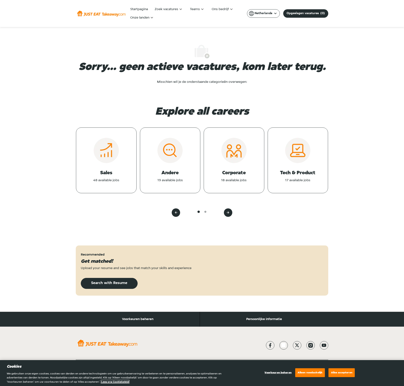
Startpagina (139, 9)
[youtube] (324, 345)
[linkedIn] (283, 345)
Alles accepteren (341, 372)
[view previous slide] (176, 212)
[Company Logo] (101, 13)
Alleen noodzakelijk (310, 372)
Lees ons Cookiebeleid (115, 381)
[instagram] (310, 345)
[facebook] (270, 345)
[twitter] (297, 345)
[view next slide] (228, 212)
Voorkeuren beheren (137, 319)
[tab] (198, 211)
